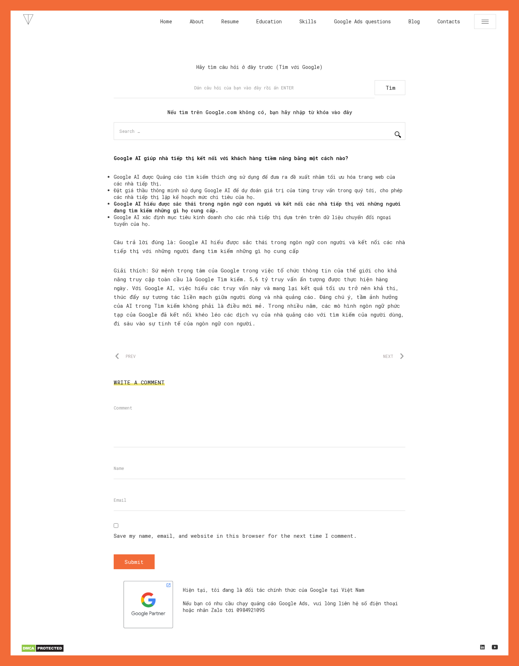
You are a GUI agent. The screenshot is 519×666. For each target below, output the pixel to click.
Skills (307, 21)
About (197, 21)
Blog (414, 21)
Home (166, 21)
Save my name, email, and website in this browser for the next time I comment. (235, 535)
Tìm (390, 87)
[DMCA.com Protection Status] (42, 651)
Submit (134, 561)
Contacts (448, 21)
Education (269, 21)
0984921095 (251, 610)
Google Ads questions (362, 21)
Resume (230, 21)
